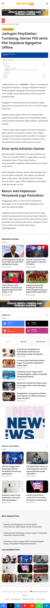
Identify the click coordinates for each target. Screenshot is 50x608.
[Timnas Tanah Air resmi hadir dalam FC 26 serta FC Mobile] (37, 251)
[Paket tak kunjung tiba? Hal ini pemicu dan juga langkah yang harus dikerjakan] (25, 578)
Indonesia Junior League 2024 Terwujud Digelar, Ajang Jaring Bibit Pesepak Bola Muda (32, 374)
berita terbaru (14, 24)
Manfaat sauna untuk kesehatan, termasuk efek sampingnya (11, 497)
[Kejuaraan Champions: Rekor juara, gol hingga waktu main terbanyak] (8, 386)
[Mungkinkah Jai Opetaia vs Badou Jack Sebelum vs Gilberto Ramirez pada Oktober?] (8, 396)
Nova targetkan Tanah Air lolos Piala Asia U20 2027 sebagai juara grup (13, 262)
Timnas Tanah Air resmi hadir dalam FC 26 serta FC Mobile (36, 262)
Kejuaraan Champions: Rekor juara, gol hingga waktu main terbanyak (32, 384)
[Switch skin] (47, 4)
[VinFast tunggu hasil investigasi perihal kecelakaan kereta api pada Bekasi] (13, 458)
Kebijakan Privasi (28, 599)
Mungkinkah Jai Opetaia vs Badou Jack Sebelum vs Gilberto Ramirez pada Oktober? (31, 396)
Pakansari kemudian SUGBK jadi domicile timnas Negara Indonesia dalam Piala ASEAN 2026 (37, 288)
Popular (8, 342)
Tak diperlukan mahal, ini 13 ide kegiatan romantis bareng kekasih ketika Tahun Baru (37, 470)
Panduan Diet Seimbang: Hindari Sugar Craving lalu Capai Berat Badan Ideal (31, 363)
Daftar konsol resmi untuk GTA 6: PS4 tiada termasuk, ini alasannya (36, 497)
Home (5, 24)
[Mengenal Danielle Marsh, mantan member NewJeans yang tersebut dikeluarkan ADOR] (9, 578)
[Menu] (3, 4)
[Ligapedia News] (25, 3)
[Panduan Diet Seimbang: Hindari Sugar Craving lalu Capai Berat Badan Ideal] (8, 363)
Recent (24, 342)
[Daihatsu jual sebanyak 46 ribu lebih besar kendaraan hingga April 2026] (40, 568)
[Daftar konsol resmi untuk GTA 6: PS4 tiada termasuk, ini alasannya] (37, 486)
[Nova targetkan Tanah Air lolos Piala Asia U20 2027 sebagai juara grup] (13, 251)
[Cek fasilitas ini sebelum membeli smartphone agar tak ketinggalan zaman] (40, 578)
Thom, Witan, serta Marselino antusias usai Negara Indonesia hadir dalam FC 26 (12, 288)
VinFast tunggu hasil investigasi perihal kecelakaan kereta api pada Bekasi (11, 470)
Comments (40, 342)
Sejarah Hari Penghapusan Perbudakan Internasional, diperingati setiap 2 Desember (30, 351)
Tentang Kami (16, 599)
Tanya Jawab (40, 599)
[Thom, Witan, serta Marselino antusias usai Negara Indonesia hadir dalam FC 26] (13, 277)
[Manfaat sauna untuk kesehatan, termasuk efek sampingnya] (13, 486)
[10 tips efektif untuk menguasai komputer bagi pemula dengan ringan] (9, 559)
